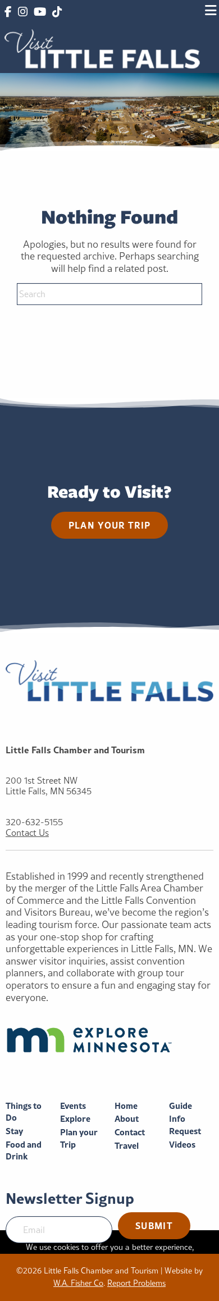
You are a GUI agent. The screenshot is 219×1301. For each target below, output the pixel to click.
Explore (75, 1119)
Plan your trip (110, 524)
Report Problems (136, 1283)
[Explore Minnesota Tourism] (109, 1040)
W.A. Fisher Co (78, 1283)
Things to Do (24, 1112)
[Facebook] (8, 12)
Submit (154, 1225)
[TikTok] (57, 12)
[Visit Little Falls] (102, 47)
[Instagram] (22, 12)
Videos (182, 1144)
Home (126, 1106)
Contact (130, 1132)
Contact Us (27, 832)
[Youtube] (40, 12)
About (127, 1119)
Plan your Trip (79, 1138)
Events (73, 1106)
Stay (14, 1131)
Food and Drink (24, 1151)
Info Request (185, 1125)
